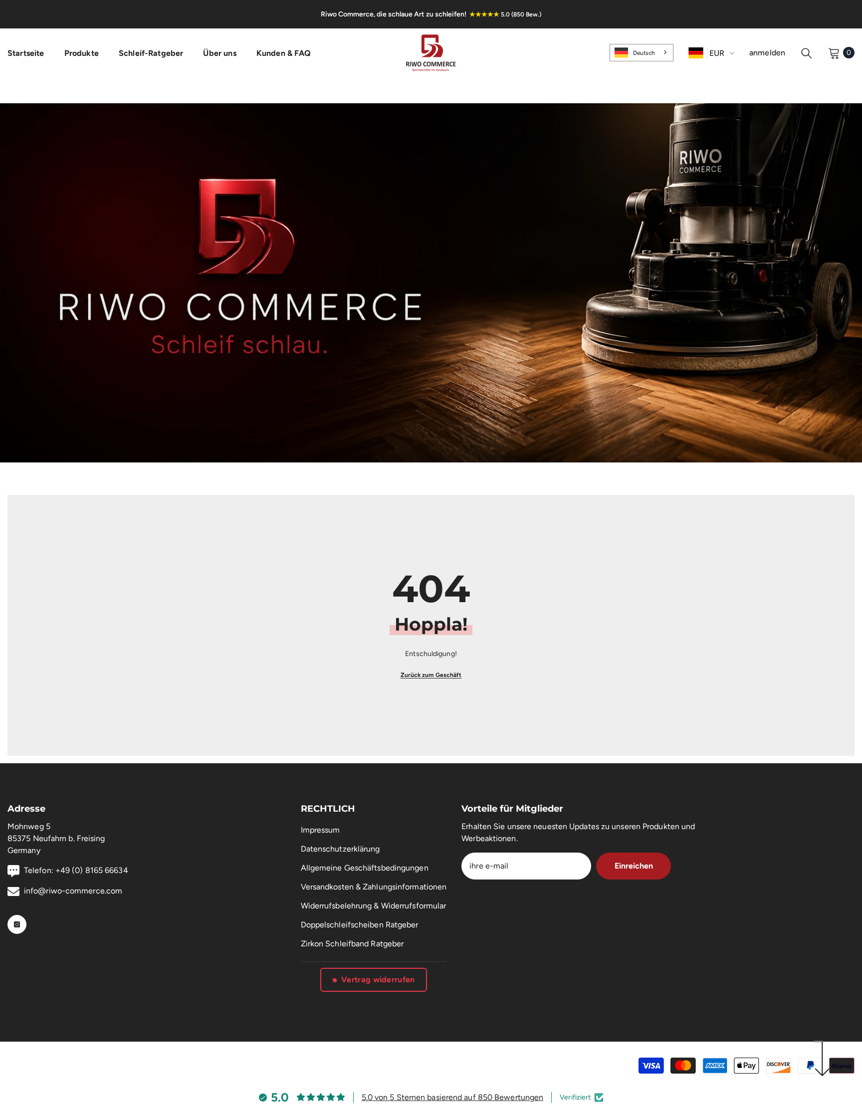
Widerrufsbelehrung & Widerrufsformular (373, 905)
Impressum (320, 830)
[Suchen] (806, 53)
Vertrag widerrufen (378, 979)
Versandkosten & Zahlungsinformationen (374, 886)
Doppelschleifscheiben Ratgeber (360, 924)
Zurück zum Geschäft (431, 674)
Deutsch (644, 52)
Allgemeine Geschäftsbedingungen (365, 868)
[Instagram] (16, 924)
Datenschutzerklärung (340, 849)
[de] (695, 52)
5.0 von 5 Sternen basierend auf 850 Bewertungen (453, 1097)
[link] (431, 282)
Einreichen (634, 866)
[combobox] (641, 52)
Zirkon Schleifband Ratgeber (352, 943)
